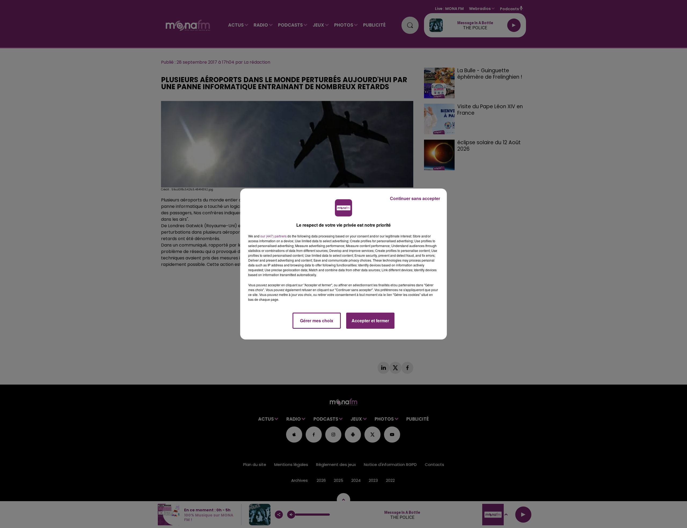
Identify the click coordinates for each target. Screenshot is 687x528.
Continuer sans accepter (415, 198)
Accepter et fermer (370, 320)
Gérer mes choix (316, 320)
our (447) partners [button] (273, 236)
